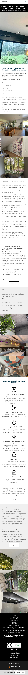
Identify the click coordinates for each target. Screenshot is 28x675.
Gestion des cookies (14, 632)
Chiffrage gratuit (14, 545)
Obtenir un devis (20, 672)
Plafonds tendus (14, 617)
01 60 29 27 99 (14, 655)
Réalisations (14, 618)
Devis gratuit (14, 499)
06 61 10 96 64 (14, 657)
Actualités (14, 624)
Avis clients (14, 620)
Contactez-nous (14, 241)
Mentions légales (14, 625)
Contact (14, 622)
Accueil (14, 615)
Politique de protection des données (14, 630)
